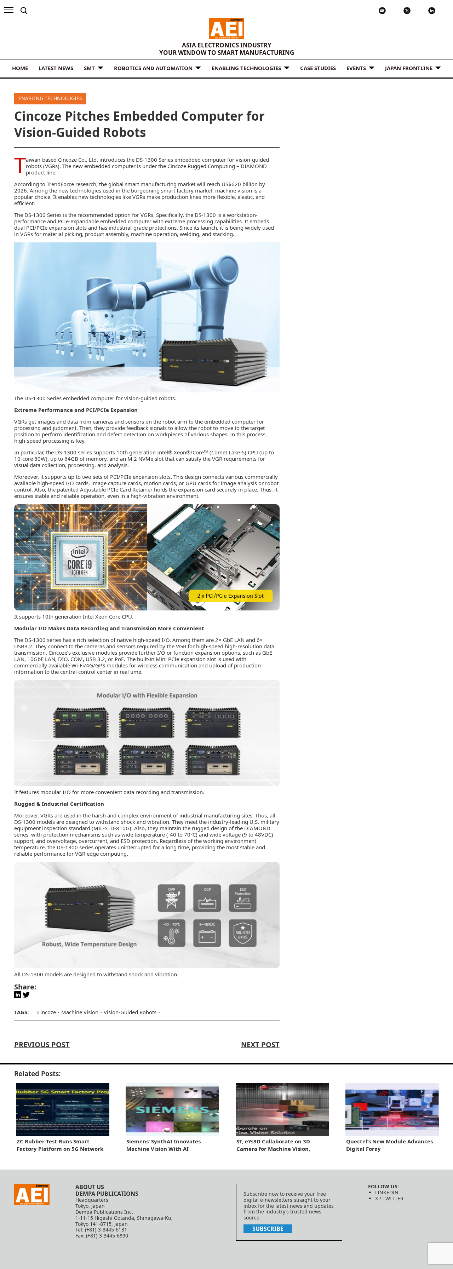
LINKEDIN (386, 1192)
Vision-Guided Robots (130, 1012)
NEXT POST (260, 1044)
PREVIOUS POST (42, 1044)
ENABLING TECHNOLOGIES (246, 67)
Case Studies (318, 67)
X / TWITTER (389, 1198)
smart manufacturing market (160, 184)
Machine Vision (79, 1012)
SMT (89, 67)
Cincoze (46, 1012)
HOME (20, 67)
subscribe (267, 1229)
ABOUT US (89, 1187)
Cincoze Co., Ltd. (78, 159)
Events (356, 67)
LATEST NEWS (56, 67)
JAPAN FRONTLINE (408, 67)
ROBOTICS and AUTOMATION (153, 67)
